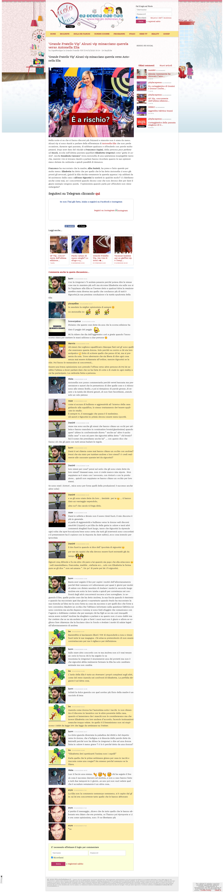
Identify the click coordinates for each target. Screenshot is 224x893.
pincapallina (73, 304)
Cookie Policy (205, 890)
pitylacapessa (161, 86)
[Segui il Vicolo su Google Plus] (159, 53)
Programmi (119, 34)
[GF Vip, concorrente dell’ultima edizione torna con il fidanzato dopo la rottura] (59, 244)
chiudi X (217, 890)
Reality (155, 34)
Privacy (1, 880)
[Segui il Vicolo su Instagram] (167, 53)
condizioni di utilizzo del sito (163, 884)
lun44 (70, 279)
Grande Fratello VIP (74, 51)
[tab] (146, 65)
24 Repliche (107, 51)
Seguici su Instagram (104, 210)
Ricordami (142, 18)
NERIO (160, 110)
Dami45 (71, 423)
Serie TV (143, 34)
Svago (132, 34)
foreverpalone (74, 321)
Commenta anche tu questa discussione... (68, 272)
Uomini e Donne (101, 34)
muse (70, 401)
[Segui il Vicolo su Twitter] (150, 53)
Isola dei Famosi (82, 34)
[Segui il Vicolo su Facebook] (141, 53)
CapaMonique (57, 51)
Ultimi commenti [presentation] (146, 65)
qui (97, 193)
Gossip (166, 34)
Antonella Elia (109, 143)
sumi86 (159, 74)
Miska (70, 379)
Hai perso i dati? (156, 18)
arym (70, 790)
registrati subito (154, 21)
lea (69, 631)
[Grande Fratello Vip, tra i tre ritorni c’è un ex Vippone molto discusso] (102, 244)
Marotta (71, 344)
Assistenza (167, 18)
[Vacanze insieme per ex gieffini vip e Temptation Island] (123, 244)
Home (53, 34)
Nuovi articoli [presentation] (166, 65)
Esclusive (64, 34)
